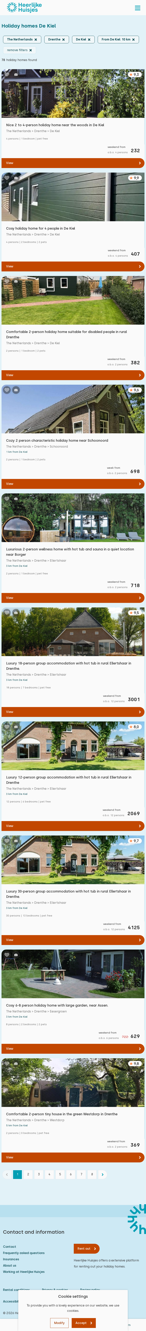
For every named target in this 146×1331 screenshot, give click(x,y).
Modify (59, 1323)
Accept (81, 1323)
